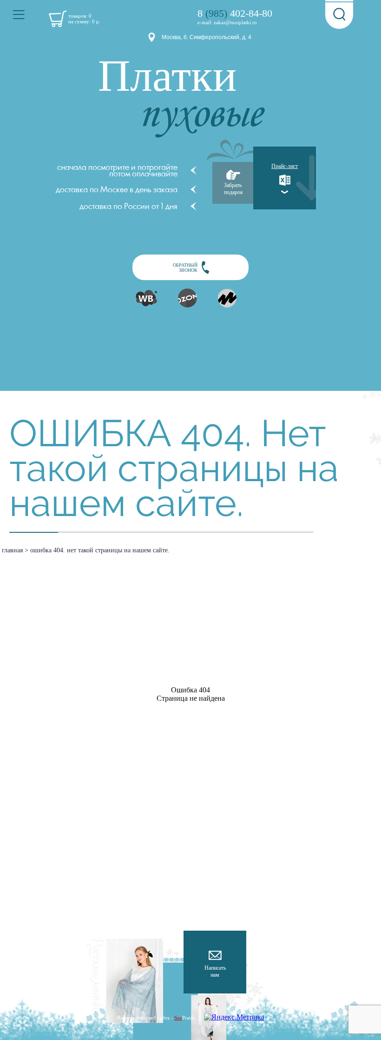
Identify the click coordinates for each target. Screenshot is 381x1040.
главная (12, 550)
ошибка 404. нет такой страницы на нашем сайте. (100, 550)
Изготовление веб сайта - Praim (156, 1017)
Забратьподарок (233, 188)
